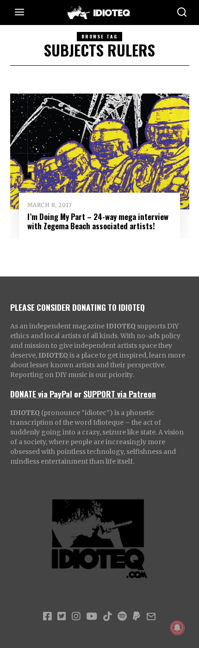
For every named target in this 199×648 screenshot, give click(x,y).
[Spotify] (122, 616)
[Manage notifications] (177, 627)
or (77, 394)
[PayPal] (137, 616)
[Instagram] (75, 616)
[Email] (151, 616)
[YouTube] (92, 616)
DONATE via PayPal (41, 394)
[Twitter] (61, 616)
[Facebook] (47, 616)
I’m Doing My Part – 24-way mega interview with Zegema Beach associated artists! (97, 221)
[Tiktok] (107, 616)
